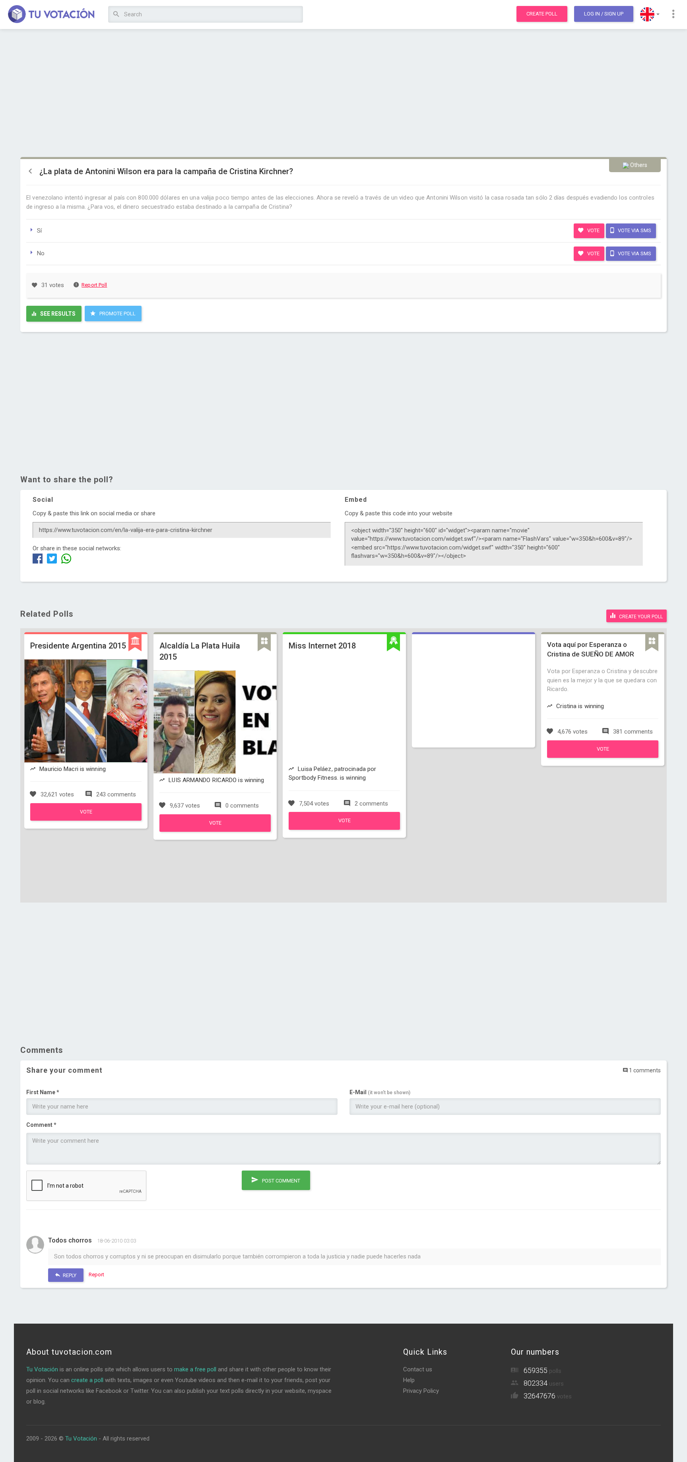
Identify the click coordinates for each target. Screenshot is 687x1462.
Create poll (541, 14)
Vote (593, 230)
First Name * (42, 1092)
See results (57, 314)
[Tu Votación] (51, 15)
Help (409, 1380)
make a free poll (195, 1369)
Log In (603, 14)
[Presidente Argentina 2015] (85, 818)
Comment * (41, 1125)
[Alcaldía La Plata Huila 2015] (215, 830)
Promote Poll (117, 313)
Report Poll (94, 285)
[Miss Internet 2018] (344, 828)
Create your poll (640, 616)
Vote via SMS (634, 230)
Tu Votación (42, 1369)
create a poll (87, 1380)
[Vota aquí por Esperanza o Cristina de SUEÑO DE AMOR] (602, 756)
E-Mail (379, 1092)
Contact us (417, 1369)
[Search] (116, 14)
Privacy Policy (421, 1390)
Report (96, 1275)
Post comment (280, 1181)
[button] (650, 14)
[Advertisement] (343, 93)
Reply (69, 1275)
